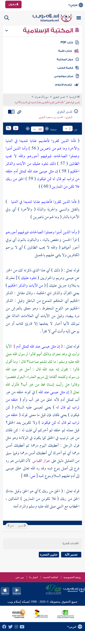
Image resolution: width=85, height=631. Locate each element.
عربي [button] (74, 5)
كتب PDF (67, 42)
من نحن (19, 577)
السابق (21, 526)
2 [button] (70, 128)
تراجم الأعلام (63, 84)
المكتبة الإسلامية (49, 30)
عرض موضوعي (63, 76)
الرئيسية (73, 97)
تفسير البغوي (59, 97)
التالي (11, 526)
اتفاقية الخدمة (50, 577)
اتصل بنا (33, 577)
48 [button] (40, 129)
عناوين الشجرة (49, 554)
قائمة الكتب (65, 67)
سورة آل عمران (42, 97)
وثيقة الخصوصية (72, 577)
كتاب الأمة (65, 50)
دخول (12, 4)
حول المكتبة (65, 59)
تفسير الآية (71, 554)
